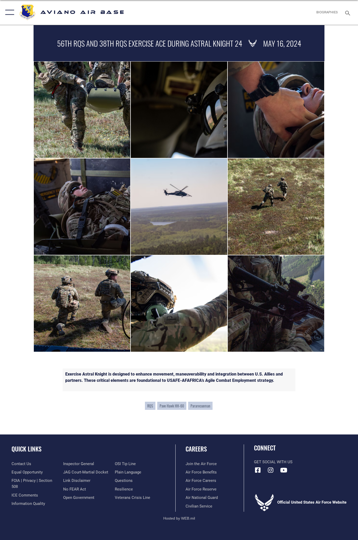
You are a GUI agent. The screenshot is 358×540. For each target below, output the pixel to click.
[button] (8, 12)
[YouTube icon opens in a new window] (284, 470)
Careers (196, 448)
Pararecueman (200, 406)
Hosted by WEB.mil (179, 518)
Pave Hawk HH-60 (172, 406)
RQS (150, 406)
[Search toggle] (348, 12)
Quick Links (26, 448)
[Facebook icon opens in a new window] (258, 470)
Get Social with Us (273, 462)
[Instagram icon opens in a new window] (271, 470)
